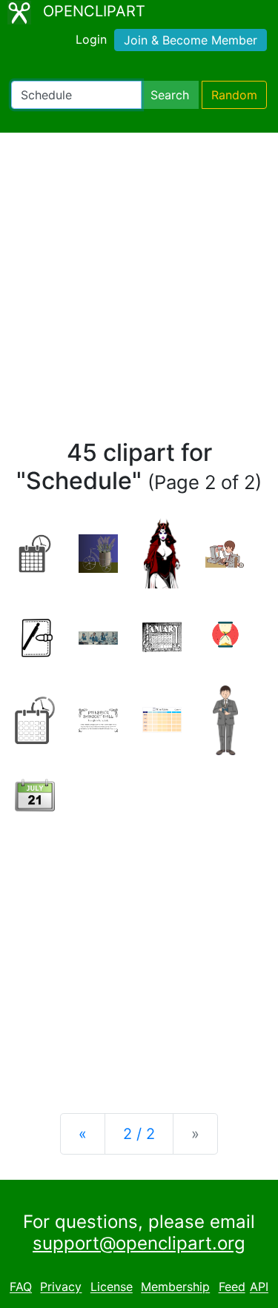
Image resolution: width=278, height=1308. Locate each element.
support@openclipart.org (139, 1243)
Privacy (61, 1287)
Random (234, 94)
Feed (232, 1287)
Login (91, 39)
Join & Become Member (190, 40)
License (111, 1287)
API (259, 1287)
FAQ (21, 1287)
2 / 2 (139, 1134)
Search (169, 94)
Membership (175, 1287)
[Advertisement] (139, 292)
